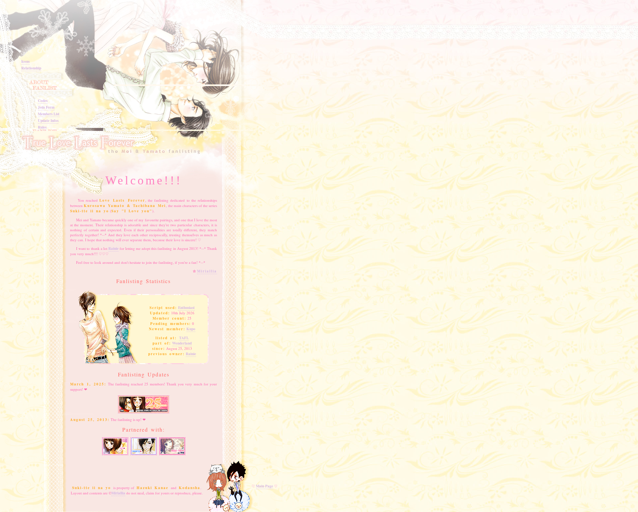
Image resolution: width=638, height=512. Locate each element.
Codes (43, 100)
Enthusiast (186, 307)
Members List (48, 114)
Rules (42, 127)
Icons (25, 61)
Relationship (31, 68)
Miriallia (207, 271)
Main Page (264, 486)
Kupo (190, 329)
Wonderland (182, 343)
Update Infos (48, 120)
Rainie (113, 248)
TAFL (184, 338)
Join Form (46, 107)
